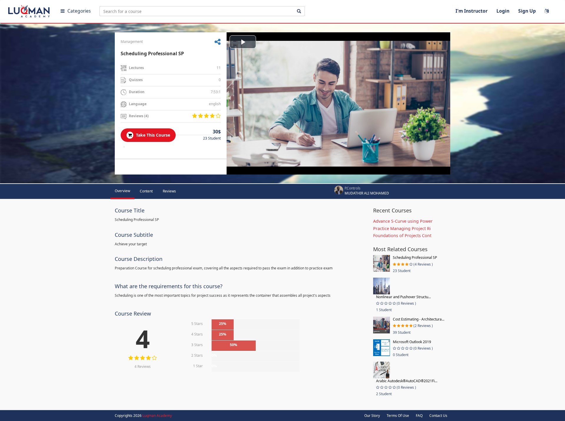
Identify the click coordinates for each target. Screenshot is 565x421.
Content (146, 191)
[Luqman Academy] (30, 10)
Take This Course (152, 135)
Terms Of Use (398, 415)
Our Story (372, 415)
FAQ (419, 415)
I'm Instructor (472, 11)
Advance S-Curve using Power (403, 221)
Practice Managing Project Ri (402, 228)
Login (502, 11)
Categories (79, 11)
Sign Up (527, 11)
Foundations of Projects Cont (402, 235)
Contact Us (438, 415)
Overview (122, 190)
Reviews (169, 191)
